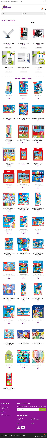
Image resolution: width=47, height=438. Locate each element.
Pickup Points (21, 421)
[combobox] (40, 23)
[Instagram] (45, 1)
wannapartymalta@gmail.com (6, 415)
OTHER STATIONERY (8, 66)
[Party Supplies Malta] (6, 7)
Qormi (18, 423)
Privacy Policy (19, 419)
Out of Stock (8, 47)
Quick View (8, 39)
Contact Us (33, 418)
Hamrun (18, 424)
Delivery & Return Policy (35, 419)
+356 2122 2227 (3, 412)
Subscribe (42, 409)
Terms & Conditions (20, 418)
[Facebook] (43, 1)
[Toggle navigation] (45, 9)
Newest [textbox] (36, 22)
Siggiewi (32, 423)
